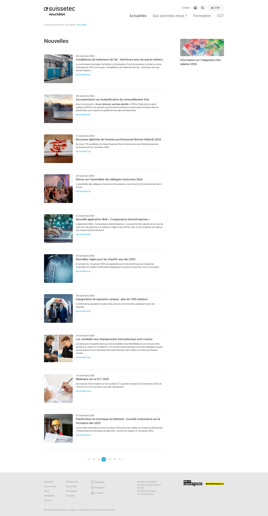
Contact (186, 8)
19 (119, 459)
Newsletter (49, 495)
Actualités (138, 15)
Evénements (50, 486)
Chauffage (71, 486)
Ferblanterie (72, 482)
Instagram (100, 487)
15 (99, 459)
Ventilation (71, 491)
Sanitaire (70, 495)
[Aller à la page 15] (84, 459)
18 (114, 459)
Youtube (99, 493)
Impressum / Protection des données (97, 510)
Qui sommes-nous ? (170, 15)
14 (94, 459)
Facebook (99, 482)
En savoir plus (83, 75)
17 (109, 459)
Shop (46, 491)
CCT (220, 15)
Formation (202, 15)
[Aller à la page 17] (124, 459)
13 (89, 459)
